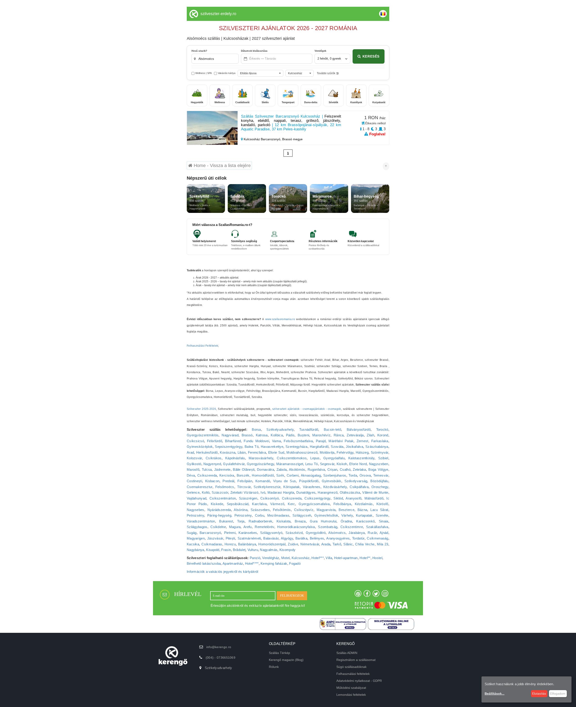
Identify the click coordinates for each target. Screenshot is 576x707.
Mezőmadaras (278, 515)
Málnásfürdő (373, 498)
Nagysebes (195, 510)
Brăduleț (239, 550)
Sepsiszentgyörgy (228, 446)
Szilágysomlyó (271, 533)
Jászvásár (215, 538)
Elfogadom (557, 693)
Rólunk (274, 667)
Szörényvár (379, 452)
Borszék (243, 475)
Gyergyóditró (316, 533)
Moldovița (327, 452)
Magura (235, 527)
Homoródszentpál (272, 544)
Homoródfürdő (263, 475)
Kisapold (212, 550)
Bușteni (303, 435)
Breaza (300, 521)
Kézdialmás (364, 504)
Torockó (382, 429)
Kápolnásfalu (235, 458)
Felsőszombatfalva (298, 441)
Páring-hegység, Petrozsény (229, 515)
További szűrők (326, 73)
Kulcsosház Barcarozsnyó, (262, 139)
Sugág (192, 533)
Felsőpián (244, 481)
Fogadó (295, 563)
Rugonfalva (316, 469)
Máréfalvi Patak (340, 441)
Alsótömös (297, 469)
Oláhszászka (350, 492)
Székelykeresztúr (267, 487)
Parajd (321, 441)
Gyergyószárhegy (260, 464)
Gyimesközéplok (200, 446)
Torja (241, 521)
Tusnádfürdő (308, 429)
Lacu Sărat (379, 510)
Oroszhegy (379, 487)
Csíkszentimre (351, 527)
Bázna (362, 510)
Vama (276, 441)
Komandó (262, 481)
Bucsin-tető (332, 429)
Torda (353, 475)
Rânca (339, 435)
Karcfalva (259, 504)
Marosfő (193, 469)
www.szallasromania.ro (280, 319)
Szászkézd (294, 533)
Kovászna (227, 452)
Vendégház (270, 558)
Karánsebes (247, 533)
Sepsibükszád (238, 504)
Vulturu (253, 550)
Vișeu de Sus (284, 481)
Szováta (337, 446)
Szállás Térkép (279, 653)
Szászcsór (220, 492)
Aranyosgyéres (338, 538)
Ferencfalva (257, 452)
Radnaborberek (260, 521)
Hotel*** (317, 558)
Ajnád (384, 533)
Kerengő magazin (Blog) (286, 660)
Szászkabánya (376, 446)
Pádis (290, 435)
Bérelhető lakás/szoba (204, 563)
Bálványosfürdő (359, 429)
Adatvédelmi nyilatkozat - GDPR (359, 680)
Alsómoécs (337, 533)
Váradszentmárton (201, 521)
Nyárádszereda (219, 510)
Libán (242, 452)
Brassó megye (292, 139)
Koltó (206, 492)
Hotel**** (252, 563)
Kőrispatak (291, 487)
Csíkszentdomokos (292, 458)
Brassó (247, 435)
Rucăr (372, 533)
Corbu (259, 515)
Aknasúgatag (311, 475)
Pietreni (230, 533)
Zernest (362, 441)
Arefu (247, 527)
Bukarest (226, 521)
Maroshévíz (321, 435)
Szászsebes (260, 510)
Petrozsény (195, 515)
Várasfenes (311, 487)
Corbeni (293, 475)
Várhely (347, 515)
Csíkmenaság (377, 538)
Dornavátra (265, 469)
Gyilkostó (194, 464)
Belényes (317, 538)
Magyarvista (326, 510)
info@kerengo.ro (218, 647)
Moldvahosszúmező (301, 452)
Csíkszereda (207, 475)
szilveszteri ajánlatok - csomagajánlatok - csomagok (306, 408)
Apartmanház (233, 563)
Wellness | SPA (203, 73)
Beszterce (346, 510)
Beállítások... (494, 693)
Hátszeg (362, 452)
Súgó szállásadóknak (351, 667)
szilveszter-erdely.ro (218, 13)
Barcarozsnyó (210, 533)
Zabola (282, 469)
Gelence (193, 492)
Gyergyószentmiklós (202, 435)
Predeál (228, 481)
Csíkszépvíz (303, 510)
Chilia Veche (364, 544)
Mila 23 (382, 544)
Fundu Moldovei (256, 441)
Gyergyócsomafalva (314, 504)
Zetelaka (359, 469)
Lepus (315, 458)
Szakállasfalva (377, 527)
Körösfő (382, 504)
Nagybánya (195, 550)
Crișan (332, 469)
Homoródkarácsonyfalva (296, 527)
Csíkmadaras (211, 544)
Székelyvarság (355, 481)
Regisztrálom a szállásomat (356, 660)
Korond (382, 435)
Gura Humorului (323, 521)
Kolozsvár (194, 458)
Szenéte (382, 515)
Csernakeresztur (199, 487)
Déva (191, 475)
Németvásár (309, 544)
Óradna (346, 521)
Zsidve (293, 544)
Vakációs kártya (226, 73)
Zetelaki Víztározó (244, 492)
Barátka (301, 538)
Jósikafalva (354, 446)
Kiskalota (284, 521)
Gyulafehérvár (234, 464)
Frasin (226, 550)
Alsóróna (240, 510)
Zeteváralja (355, 435)
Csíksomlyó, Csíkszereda (281, 498)
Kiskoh (342, 464)
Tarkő (337, 544)
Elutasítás (539, 693)
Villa (329, 558)
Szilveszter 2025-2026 (201, 408)
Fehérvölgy (345, 452)
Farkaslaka (379, 441)
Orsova (365, 475)
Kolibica (277, 435)
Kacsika (193, 544)
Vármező (277, 504)
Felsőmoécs (224, 487)
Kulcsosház (301, 558)
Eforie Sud (276, 452)
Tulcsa (207, 469)
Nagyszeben (378, 464)
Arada (326, 544)
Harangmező (328, 492)
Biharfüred (233, 441)
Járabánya (357, 533)
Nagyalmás (268, 550)
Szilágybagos (197, 527)
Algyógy (287, 538)
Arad (190, 452)
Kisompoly (287, 550)
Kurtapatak (364, 515)
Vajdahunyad (196, 498)
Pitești (230, 538)
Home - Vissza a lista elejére (221, 165)
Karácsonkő (365, 521)
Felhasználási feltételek (353, 674)
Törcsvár (244, 487)
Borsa (256, 429)
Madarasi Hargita (281, 492)
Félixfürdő (214, 441)
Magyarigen (196, 538)
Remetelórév (264, 527)
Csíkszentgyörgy (317, 498)
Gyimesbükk (331, 481)
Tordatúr (358, 538)
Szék (280, 475)
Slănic (348, 544)
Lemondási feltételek (351, 694)
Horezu (230, 544)
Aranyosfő (353, 498)
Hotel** (365, 558)
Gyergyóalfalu (334, 458)
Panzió (255, 558)
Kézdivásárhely (335, 487)
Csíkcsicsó (195, 441)
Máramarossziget (289, 464)
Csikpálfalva (359, 487)
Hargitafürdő (319, 446)
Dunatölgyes (305, 492)
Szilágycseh (301, 515)
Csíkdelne (218, 527)
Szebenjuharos (334, 475)
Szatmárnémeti (249, 538)
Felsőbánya (342, 504)
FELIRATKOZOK (292, 595)
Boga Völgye (378, 469)
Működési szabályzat (351, 687)
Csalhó (345, 469)
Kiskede (217, 504)
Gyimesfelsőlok (326, 515)
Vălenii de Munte (375, 492)
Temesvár (380, 475)
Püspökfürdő (308, 481)
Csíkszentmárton (222, 498)
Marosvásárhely (261, 458)
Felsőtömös (282, 510)
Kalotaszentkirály (361, 458)
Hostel (377, 558)
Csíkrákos (214, 458)
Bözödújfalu (379, 481)
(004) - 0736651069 (220, 657)
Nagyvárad (230, 435)
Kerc (291, 504)
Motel (285, 558)
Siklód (338, 498)
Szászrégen (248, 498)
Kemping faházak (274, 563)
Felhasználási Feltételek (202, 345)
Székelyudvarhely (280, 429)
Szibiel (383, 458)
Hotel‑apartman (346, 558)
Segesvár (327, 464)
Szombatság (327, 527)
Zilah (370, 435)
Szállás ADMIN (346, 653)
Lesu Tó (311, 464)
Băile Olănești (243, 469)
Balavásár (271, 538)
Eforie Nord (358, 464)
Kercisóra (226, 475)
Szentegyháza (297, 446)
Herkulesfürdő (207, 452)
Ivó (263, 492)
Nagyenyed (212, 464)
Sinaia (383, 521)
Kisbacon (212, 481)
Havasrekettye (272, 446)
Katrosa (262, 435)
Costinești (194, 481)
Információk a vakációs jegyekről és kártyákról (222, 571)
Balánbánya (247, 544)
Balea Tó (252, 446)
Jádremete (222, 469)
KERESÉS (371, 56)
